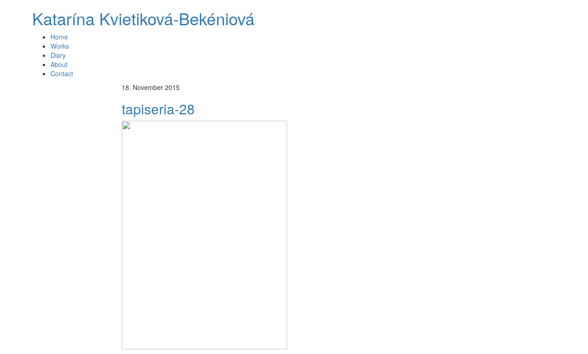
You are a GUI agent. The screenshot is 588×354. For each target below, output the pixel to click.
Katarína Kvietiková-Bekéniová (143, 18)
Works (60, 46)
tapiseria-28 (158, 108)
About (59, 64)
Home (59, 36)
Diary (58, 55)
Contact (62, 73)
